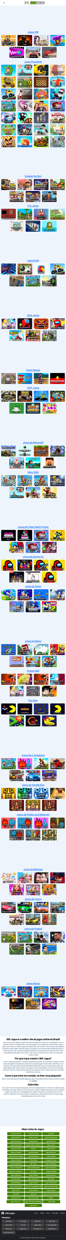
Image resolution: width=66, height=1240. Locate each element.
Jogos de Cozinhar (33, 1198)
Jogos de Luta (51, 1145)
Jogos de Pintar (33, 1190)
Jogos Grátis (33, 1205)
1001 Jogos (33, 387)
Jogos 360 (33, 32)
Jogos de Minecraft (33, 442)
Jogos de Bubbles (33, 1152)
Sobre (36, 1213)
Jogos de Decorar (51, 1152)
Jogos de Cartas (16, 1133)
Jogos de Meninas (33, 869)
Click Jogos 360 (52, 1225)
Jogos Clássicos (51, 1141)
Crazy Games (33, 370)
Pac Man (33, 700)
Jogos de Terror (33, 1137)
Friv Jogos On (37, 1229)
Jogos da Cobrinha (15, 1160)
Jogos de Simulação (16, 1164)
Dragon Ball (33, 670)
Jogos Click (23, 1229)
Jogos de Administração (51, 1186)
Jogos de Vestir (33, 1182)
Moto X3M (33, 472)
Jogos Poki (33, 260)
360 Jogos (8, 1221)
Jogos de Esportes (15, 1145)
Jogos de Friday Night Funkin (33, 526)
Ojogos (51, 1198)
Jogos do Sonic (33, 586)
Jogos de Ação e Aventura (33, 1145)
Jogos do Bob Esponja (33, 1167)
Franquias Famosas (50, 1160)
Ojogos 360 (37, 1225)
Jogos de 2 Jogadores (33, 755)
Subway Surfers (33, 176)
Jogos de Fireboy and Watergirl (33, 814)
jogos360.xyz (52, 1229)
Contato (42, 1213)
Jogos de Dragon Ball (16, 1186)
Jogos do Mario (33, 641)
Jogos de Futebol (33, 928)
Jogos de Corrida (33, 1133)
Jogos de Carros (33, 899)
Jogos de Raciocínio (51, 1182)
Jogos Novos (33, 983)
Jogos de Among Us (33, 556)
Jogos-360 (52, 1221)
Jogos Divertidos (16, 1179)
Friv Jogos (33, 205)
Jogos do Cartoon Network (51, 1194)
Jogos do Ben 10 (16, 1137)
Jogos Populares (33, 61)
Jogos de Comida (16, 1148)
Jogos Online (51, 1201)
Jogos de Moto (50, 1148)
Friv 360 (23, 1225)
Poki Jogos (9, 1229)
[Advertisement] (33, 18)
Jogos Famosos (15, 1201)
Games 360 (8, 1225)
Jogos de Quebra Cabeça (16, 1156)
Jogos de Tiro (16, 1190)
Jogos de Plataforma (51, 1137)
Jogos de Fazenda (16, 1141)
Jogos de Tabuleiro (15, 1152)
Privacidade (55, 1213)
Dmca (48, 1213)
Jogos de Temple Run (33, 784)
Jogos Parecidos (8, 1232)
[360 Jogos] (34, 3)
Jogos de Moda (50, 1156)
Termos (62, 1213)
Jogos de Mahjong (51, 1164)
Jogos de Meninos (16, 1175)
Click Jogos (33, 315)
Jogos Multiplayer (16, 1182)
